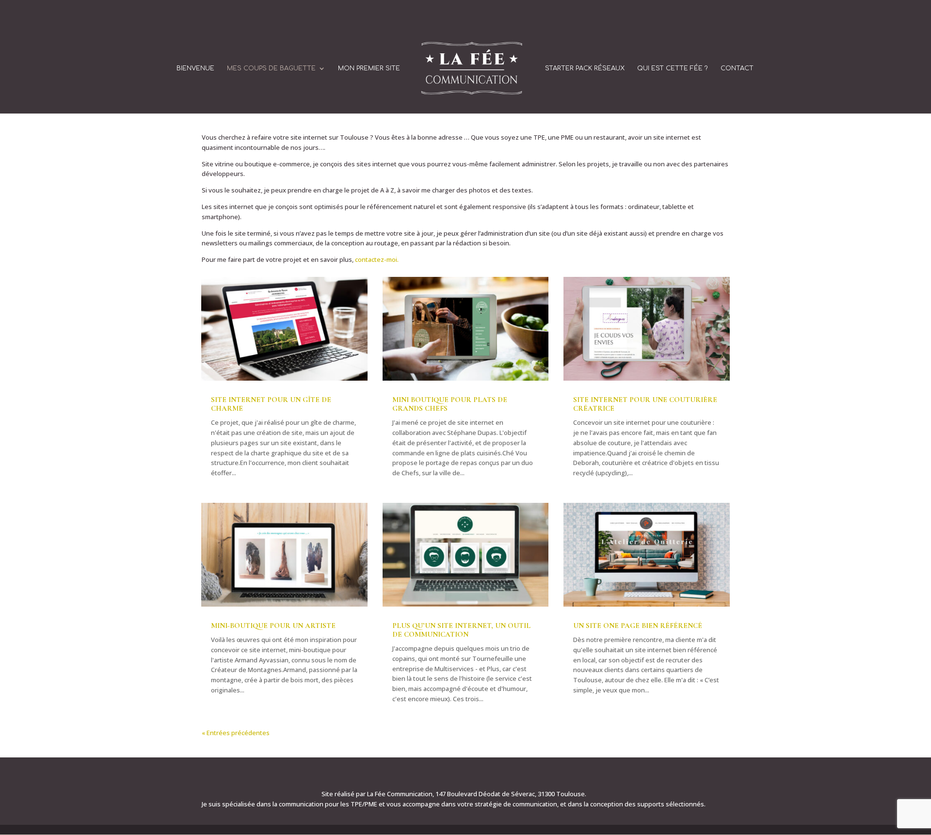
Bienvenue (195, 68)
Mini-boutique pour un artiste (273, 625)
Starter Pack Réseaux (585, 68)
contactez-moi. (377, 259)
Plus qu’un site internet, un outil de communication (461, 630)
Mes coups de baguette (271, 68)
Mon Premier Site (369, 68)
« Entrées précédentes (236, 732)
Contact (737, 68)
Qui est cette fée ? (672, 68)
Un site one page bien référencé (637, 625)
